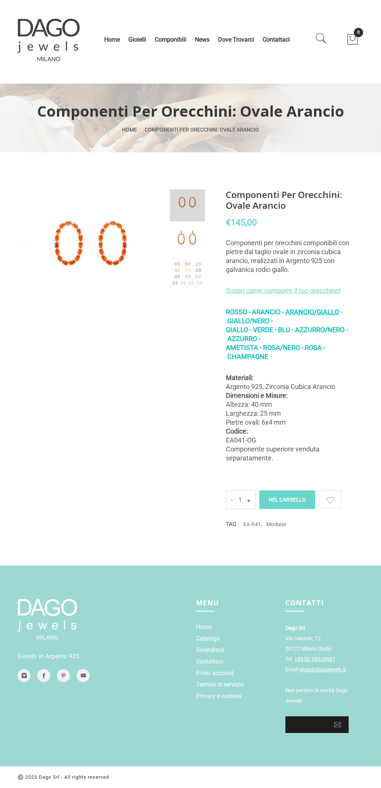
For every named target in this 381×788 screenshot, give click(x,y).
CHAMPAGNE (247, 356)
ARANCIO (266, 312)
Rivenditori (210, 650)
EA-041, (252, 524)
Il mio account (214, 673)
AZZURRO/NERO (320, 330)
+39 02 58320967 (314, 659)
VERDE (264, 330)
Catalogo (208, 638)
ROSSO (237, 312)
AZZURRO (242, 339)
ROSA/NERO (281, 347)
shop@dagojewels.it (322, 669)
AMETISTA (243, 347)
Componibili (170, 39)
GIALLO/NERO (248, 321)
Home (112, 39)
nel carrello (287, 500)
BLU (285, 330)
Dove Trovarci (236, 39)
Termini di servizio (220, 684)
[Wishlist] (330, 499)
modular (276, 524)
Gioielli (137, 39)
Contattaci (276, 39)
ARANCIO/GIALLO (312, 312)
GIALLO (238, 330)
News (202, 39)
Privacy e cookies (218, 696)
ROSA (314, 347)
